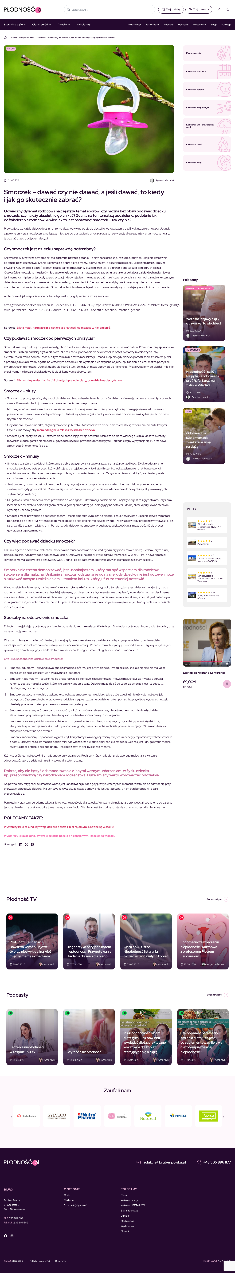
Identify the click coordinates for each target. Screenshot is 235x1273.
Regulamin (60, 1261)
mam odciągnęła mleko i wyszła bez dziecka (66, 430)
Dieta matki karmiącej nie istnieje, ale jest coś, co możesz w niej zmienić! (63, 327)
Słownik (125, 1231)
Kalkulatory (83, 24)
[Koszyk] (227, 9)
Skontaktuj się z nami (75, 1205)
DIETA (188, 411)
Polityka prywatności (40, 1261)
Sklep (214, 24)
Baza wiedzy (152, 24)
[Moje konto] (218, 9)
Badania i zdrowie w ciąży (199, 288)
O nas (67, 1195)
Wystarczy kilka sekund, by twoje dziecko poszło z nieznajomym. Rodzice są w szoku (59, 836)
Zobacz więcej (214, 899)
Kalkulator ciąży (129, 1200)
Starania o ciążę (13, 24)
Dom (5, 37)
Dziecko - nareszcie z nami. (22, 38)
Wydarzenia (199, 24)
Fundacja (226, 24)
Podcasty (183, 24)
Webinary (168, 24)
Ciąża (124, 1195)
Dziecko (62, 24)
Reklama (69, 1200)
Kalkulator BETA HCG (133, 1205)
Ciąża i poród (40, 24)
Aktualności (134, 24)
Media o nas (127, 1221)
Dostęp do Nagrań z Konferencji (204, 673)
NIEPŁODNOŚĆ (193, 350)
